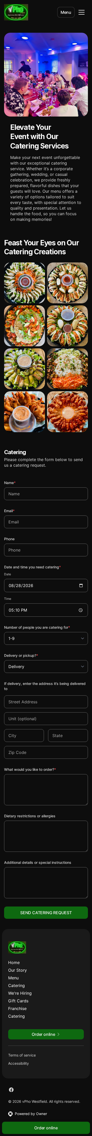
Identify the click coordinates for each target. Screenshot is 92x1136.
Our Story (17, 970)
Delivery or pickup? (28, 655)
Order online (46, 1127)
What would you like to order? (37, 769)
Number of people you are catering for (44, 627)
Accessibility (18, 1063)
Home (14, 962)
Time (7, 599)
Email (16, 510)
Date (7, 574)
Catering (16, 985)
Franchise (17, 1008)
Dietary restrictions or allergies (29, 816)
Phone (9, 539)
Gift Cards (18, 1000)
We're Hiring (20, 993)
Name (16, 482)
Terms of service (22, 1055)
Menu (66, 12)
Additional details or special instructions (37, 862)
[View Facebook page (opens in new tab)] (11, 1090)
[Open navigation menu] (81, 12)
